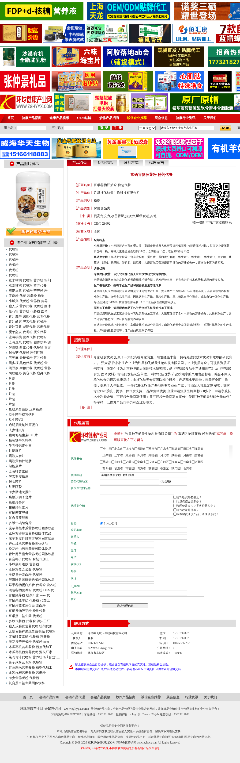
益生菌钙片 (17, 420)
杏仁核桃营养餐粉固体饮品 (28, 543)
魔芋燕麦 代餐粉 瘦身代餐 (28, 332)
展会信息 (173, 697)
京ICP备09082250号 (102, 742)
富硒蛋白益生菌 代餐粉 (25, 616)
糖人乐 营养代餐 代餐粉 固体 (30, 306)
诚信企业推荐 (151, 697)
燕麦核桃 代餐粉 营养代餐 (28, 285)
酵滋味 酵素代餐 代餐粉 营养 (30, 347)
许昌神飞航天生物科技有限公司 (117, 193)
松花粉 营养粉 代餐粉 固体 (28, 311)
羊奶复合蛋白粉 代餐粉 (25, 574)
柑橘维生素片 (18, 507)
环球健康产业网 (31, 708)
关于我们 (210, 697)
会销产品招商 (49, 697)
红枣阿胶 (15, 487)
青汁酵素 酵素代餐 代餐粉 (28, 321)
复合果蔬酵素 (18, 518)
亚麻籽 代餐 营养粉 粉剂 (26, 296)
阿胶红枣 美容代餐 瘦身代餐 (29, 373)
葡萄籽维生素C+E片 (23, 435)
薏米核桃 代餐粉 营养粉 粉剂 (30, 280)
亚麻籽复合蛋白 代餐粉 (25, 569)
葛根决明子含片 (20, 497)
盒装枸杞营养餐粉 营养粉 (27, 673)
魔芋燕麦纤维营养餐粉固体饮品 (32, 538)
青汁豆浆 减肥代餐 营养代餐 (29, 327)
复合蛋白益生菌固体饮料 (27, 683)
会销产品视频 (100, 697)
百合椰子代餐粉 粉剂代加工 (29, 559)
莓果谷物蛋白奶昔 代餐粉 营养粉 (32, 585)
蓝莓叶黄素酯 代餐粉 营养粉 (29, 636)
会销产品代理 (75, 697)
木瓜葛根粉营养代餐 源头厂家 (30, 652)
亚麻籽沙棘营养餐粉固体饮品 (30, 533)
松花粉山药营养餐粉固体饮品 (30, 549)
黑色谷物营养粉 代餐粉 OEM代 (31, 590)
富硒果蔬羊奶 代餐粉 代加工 (29, 600)
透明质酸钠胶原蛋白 (23, 425)
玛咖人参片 (17, 456)
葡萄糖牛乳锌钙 (20, 440)
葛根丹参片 (17, 502)
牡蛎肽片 (15, 450)
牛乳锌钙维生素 (20, 445)
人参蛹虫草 (17, 430)
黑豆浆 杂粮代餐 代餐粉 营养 (30, 368)
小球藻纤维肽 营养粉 (24, 564)
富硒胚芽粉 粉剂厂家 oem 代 (29, 595)
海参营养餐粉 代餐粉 (24, 678)
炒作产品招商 (125, 697)
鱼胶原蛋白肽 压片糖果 (25, 409)
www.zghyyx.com (76, 708)
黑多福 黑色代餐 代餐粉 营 (28, 363)
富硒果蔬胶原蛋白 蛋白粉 (27, 605)
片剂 (12, 378)
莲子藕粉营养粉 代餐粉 (25, 662)
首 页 (28, 697)
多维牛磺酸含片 (20, 523)
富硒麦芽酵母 (18, 512)
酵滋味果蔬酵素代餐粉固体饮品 (32, 580)
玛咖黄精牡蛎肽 (20, 461)
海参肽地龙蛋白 (20, 492)
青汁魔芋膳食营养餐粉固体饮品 (32, 554)
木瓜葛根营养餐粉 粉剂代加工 (30, 647)
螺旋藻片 (15, 466)
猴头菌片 (15, 481)
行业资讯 (191, 697)
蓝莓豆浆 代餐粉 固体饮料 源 (30, 342)
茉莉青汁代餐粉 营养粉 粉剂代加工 (34, 657)
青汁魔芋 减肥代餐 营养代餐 (29, 316)
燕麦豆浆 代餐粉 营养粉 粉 (28, 290)
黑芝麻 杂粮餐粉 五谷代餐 (28, 358)
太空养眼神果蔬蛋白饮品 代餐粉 (32, 631)
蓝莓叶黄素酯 (18, 471)
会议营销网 (53, 708)
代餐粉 (14, 249)
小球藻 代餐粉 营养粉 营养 (28, 301)
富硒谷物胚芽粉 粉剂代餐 (27, 611)
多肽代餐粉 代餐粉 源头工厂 (29, 621)
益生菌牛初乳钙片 (22, 414)
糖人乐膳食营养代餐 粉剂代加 (30, 626)
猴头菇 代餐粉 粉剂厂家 (26, 352)
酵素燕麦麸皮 (18, 476)
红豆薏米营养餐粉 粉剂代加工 (30, 667)
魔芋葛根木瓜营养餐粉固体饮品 (32, 528)
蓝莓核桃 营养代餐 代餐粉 (28, 337)
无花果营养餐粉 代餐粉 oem (29, 642)
